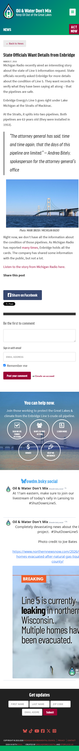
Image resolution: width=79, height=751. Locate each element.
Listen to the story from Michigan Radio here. (34, 267)
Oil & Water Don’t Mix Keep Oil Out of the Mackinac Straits (27, 11)
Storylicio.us (66, 744)
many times (30, 247)
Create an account (44, 376)
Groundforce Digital (46, 744)
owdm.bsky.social (42, 481)
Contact (71, 740)
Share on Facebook (24, 295)
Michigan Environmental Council (39, 740)
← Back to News (15, 43)
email (20, 744)
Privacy (61, 740)
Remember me (17, 365)
